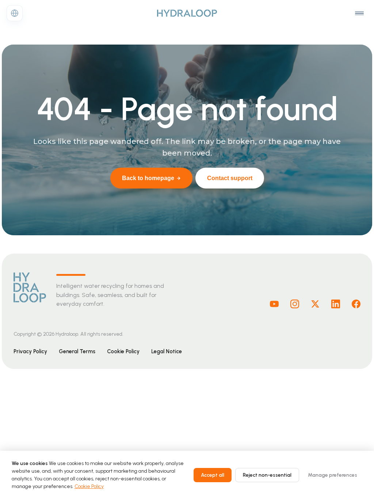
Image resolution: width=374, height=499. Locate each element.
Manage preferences (332, 475)
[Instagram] (294, 304)
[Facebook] (356, 304)
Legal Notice (166, 351)
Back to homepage (148, 178)
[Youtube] (274, 304)
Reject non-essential (267, 475)
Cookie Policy (123, 351)
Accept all (212, 475)
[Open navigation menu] (359, 13)
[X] (315, 304)
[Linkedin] (335, 304)
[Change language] (15, 13)
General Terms (77, 351)
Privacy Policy (30, 351)
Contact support (229, 178)
